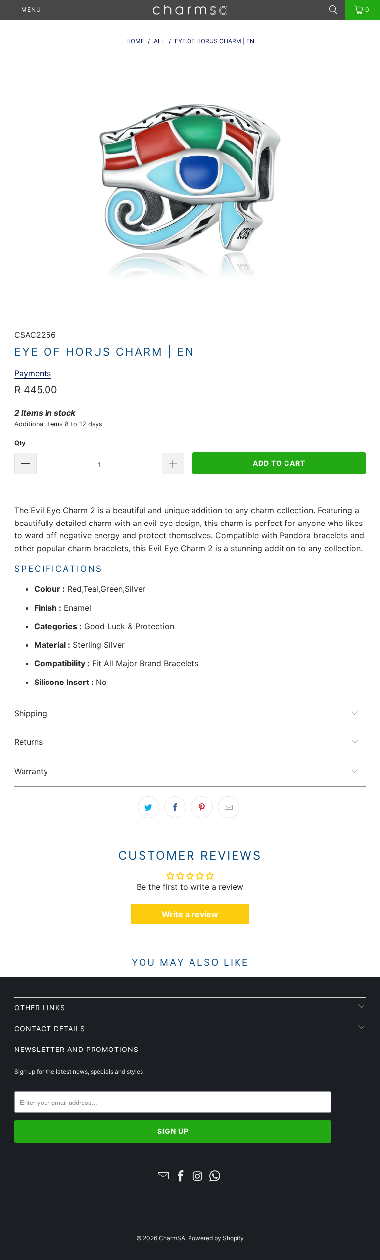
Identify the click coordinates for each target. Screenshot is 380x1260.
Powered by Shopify (216, 1238)
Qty (20, 443)
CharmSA (172, 1238)
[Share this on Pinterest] (202, 807)
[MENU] (5, 10)
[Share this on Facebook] (175, 807)
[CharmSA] (190, 10)
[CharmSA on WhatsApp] (215, 1177)
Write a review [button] (190, 914)
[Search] (333, 10)
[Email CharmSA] (163, 1177)
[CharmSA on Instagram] (198, 1177)
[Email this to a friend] (228, 807)
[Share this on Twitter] (148, 807)
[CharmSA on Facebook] (181, 1177)
